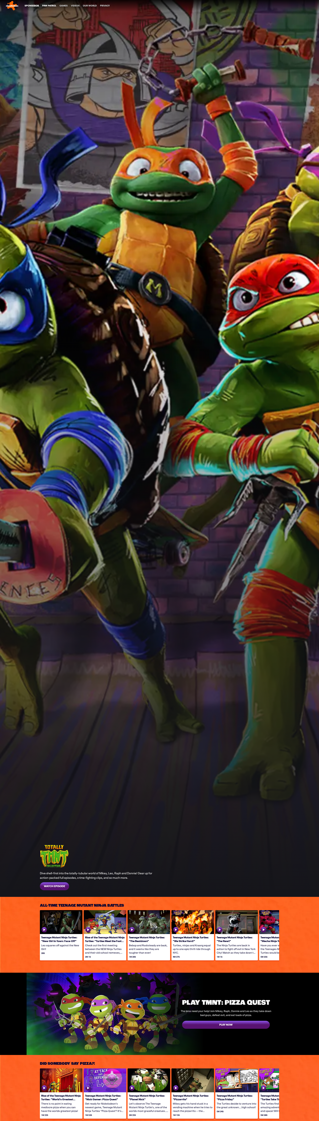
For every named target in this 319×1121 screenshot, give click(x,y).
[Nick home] (12, 5)
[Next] (274, 935)
